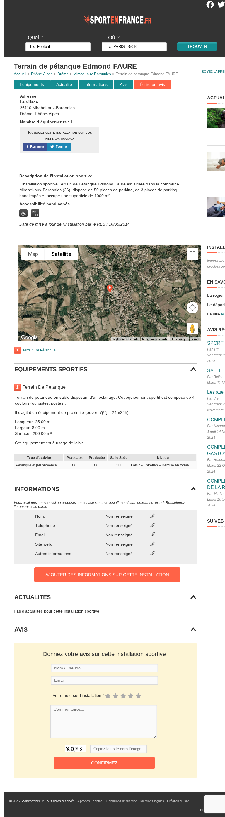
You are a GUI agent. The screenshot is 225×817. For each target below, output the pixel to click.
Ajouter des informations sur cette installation (107, 574)
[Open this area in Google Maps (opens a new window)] (29, 337)
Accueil (20, 74)
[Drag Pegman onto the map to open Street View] (192, 328)
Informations (96, 84)
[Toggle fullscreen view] (192, 254)
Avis (123, 84)
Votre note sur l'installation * (78, 695)
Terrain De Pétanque (39, 350)
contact (98, 801)
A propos (83, 801)
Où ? (114, 37)
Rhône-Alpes (42, 74)
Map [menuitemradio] (33, 254)
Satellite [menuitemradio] (61, 254)
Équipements (32, 84)
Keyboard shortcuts (125, 339)
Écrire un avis (152, 84)
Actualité (64, 84)
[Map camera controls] (192, 307)
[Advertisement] (149, 131)
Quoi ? (35, 37)
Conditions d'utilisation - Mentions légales (135, 801)
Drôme (63, 74)
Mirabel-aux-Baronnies (92, 74)
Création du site (178, 801)
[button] (110, 289)
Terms (195, 339)
